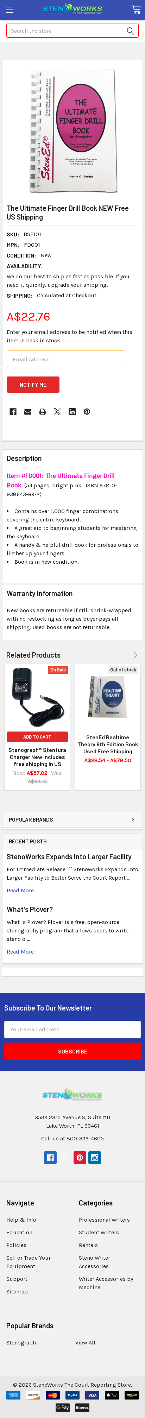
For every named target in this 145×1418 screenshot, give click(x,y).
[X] (57, 411)
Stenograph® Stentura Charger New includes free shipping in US (37, 756)
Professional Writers (104, 1219)
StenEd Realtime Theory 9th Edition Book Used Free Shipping (107, 744)
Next (134, 655)
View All (85, 1342)
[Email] (27, 411)
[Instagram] (94, 1157)
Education (19, 1232)
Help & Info (21, 1219)
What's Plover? (30, 909)
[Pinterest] (87, 411)
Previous (125, 655)
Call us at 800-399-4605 (72, 1138)
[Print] (42, 411)
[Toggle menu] (9, 9)
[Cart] (136, 9)
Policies (16, 1245)
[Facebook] (13, 411)
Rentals (88, 1245)
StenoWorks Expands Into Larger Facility (69, 856)
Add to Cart (37, 737)
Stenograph (21, 1342)
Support (16, 1278)
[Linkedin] (72, 411)
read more (20, 890)
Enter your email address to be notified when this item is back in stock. (69, 336)
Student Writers (99, 1232)
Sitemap (17, 1291)
